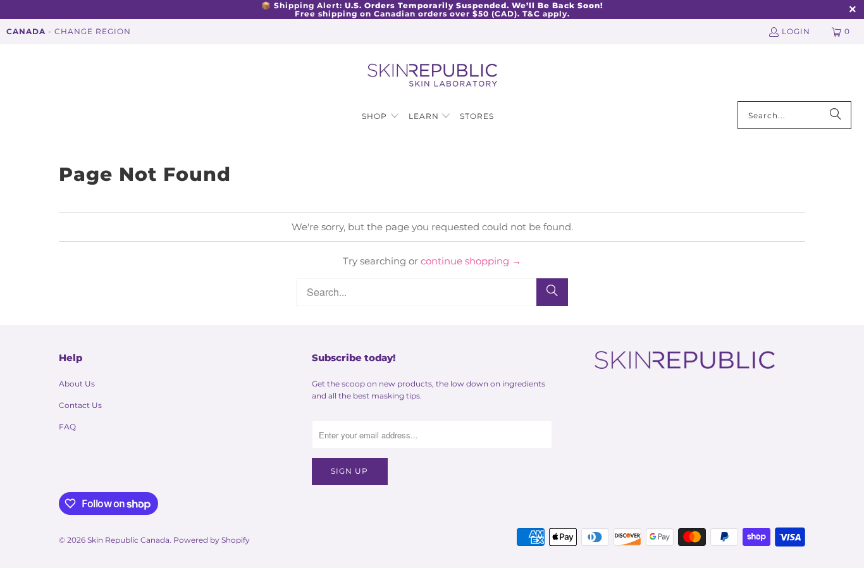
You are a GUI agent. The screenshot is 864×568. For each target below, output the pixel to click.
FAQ (67, 426)
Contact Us (80, 405)
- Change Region (68, 31)
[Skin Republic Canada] (432, 76)
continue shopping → (471, 261)
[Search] (835, 115)
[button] (381, 116)
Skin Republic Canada (128, 540)
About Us (77, 383)
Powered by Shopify (211, 540)
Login (796, 31)
